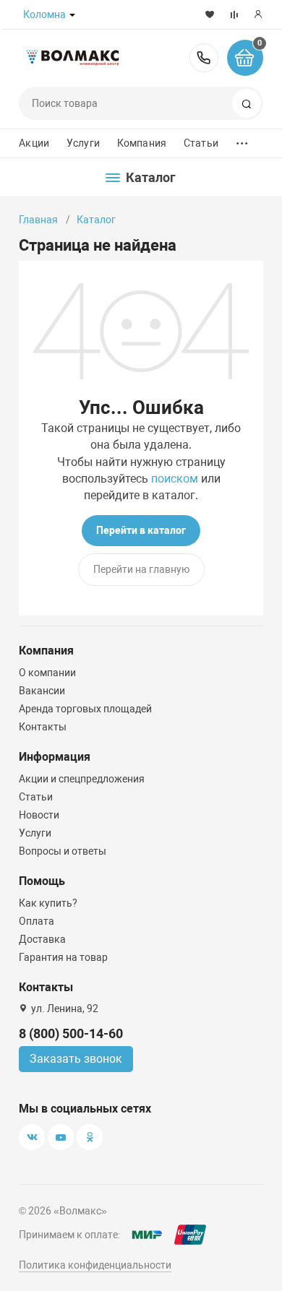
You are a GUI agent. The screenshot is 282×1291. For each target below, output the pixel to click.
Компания (141, 143)
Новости (39, 815)
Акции (34, 143)
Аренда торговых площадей (85, 708)
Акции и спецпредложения (82, 779)
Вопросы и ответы (62, 851)
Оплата (36, 921)
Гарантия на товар (63, 957)
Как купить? (48, 903)
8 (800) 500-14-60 (203, 57)
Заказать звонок (76, 1059)
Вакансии (42, 690)
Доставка (42, 939)
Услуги (83, 143)
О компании (47, 672)
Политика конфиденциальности (95, 1265)
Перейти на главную (141, 569)
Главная (38, 219)
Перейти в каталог (141, 530)
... (242, 139)
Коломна (44, 14)
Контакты (43, 727)
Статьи (201, 143)
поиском (174, 478)
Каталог (96, 219)
